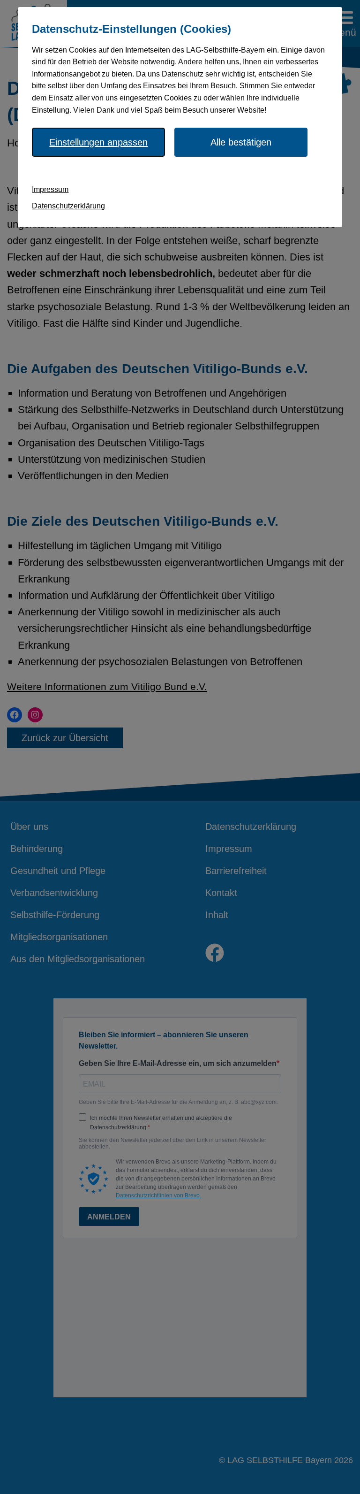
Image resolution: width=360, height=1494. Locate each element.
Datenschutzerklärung (68, 206)
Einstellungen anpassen (98, 142)
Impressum (50, 189)
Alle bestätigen (240, 142)
